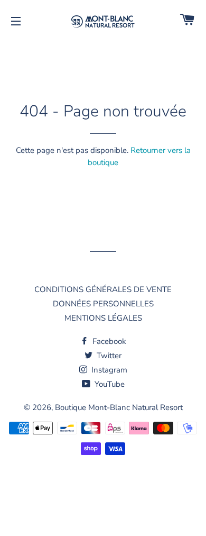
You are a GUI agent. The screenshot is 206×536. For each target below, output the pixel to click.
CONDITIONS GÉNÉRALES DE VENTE (103, 289)
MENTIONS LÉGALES (103, 318)
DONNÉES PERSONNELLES (103, 303)
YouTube (108, 384)
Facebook (108, 341)
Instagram (108, 370)
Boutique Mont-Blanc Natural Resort (119, 407)
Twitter (108, 355)
